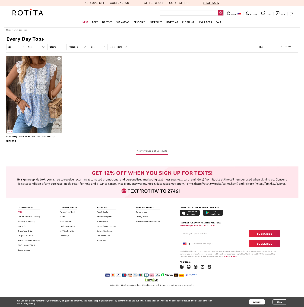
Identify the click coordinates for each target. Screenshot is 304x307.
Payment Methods (67, 212)
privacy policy (187, 285)
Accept (256, 301)
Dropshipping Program (106, 226)
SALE (219, 22)
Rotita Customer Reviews (29, 240)
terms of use (172, 285)
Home (8, 29)
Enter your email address (195, 233)
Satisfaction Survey (105, 231)
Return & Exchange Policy (29, 216)
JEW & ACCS (205, 22)
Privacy (234, 256)
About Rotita (102, 212)
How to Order (66, 221)
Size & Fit (22, 226)
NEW (85, 22)
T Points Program (67, 226)
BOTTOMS (172, 22)
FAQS (20, 212)
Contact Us (64, 235)
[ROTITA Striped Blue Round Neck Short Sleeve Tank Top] (34, 94)
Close (279, 301)
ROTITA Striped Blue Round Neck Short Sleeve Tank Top (30, 136)
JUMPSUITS (155, 22)
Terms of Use (141, 212)
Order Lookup (24, 250)
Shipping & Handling (26, 221)
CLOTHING (188, 22)
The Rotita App (103, 235)
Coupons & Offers (25, 235)
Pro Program (102, 221)
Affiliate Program (104, 216)
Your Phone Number (202, 243)
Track (268, 14)
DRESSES (107, 22)
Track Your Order (25, 231)
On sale (288, 46)
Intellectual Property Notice (148, 221)
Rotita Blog (102, 240)
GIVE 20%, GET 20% (26, 245)
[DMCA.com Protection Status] (152, 280)
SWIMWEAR (123, 22)
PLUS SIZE (139, 22)
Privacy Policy (142, 216)
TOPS (95, 22)
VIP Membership (67, 231)
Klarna (62, 216)
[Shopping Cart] (292, 13)
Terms (226, 256)
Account (253, 14)
